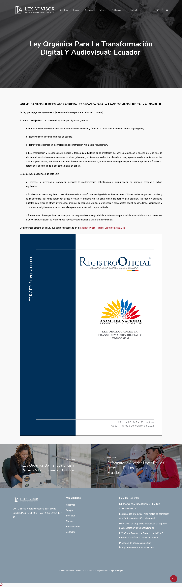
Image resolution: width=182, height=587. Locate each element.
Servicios (89, 10)
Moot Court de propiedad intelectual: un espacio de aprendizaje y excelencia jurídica (143, 525)
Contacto (134, 10)
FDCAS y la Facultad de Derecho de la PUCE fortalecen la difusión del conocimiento (141, 535)
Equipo (76, 10)
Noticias (102, 10)
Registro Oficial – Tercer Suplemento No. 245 (102, 227)
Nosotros (64, 10)
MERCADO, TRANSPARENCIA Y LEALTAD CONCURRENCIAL (139, 506)
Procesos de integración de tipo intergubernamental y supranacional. (137, 545)
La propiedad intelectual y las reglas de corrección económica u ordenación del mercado (144, 516)
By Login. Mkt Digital (115, 571)
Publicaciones (118, 10)
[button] (1, 584)
